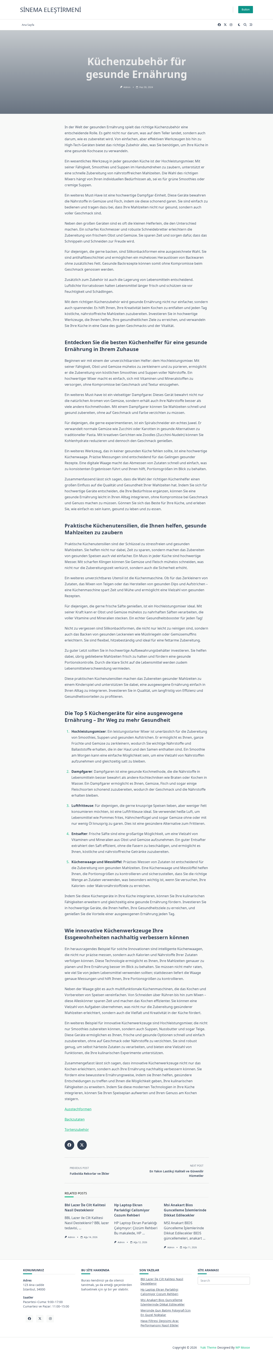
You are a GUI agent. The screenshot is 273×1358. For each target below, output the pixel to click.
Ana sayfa (28, 25)
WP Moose (242, 1347)
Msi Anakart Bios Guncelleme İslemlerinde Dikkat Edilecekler (185, 1210)
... (80, 1228)
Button (246, 9)
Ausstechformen (78, 1109)
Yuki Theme (208, 1347)
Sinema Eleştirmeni (50, 10)
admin (126, 87)
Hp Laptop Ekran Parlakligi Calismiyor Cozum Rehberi (132, 1210)
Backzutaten (75, 1119)
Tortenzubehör (77, 1129)
